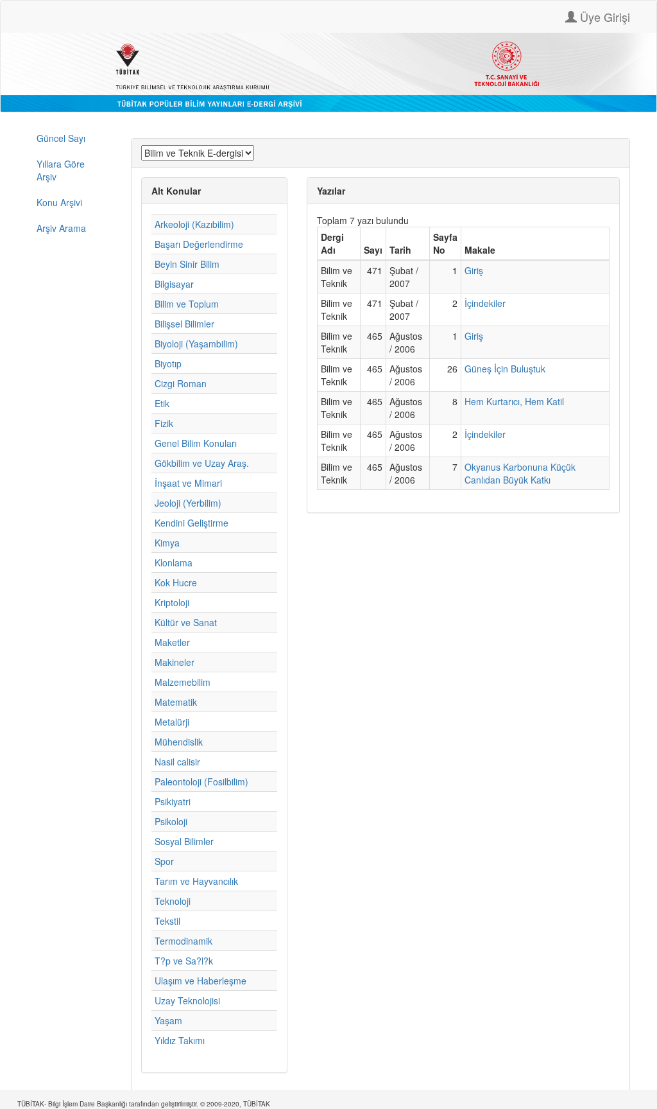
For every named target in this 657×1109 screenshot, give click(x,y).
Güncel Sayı (61, 138)
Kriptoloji (172, 602)
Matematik (176, 701)
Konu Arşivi (59, 202)
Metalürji (172, 721)
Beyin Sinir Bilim (187, 264)
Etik (162, 403)
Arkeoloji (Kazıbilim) (194, 224)
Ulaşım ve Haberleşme (200, 980)
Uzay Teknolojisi (187, 1000)
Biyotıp (168, 363)
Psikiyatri (173, 801)
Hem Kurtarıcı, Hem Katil (514, 401)
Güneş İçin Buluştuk (505, 368)
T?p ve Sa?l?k (184, 960)
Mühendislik (179, 741)
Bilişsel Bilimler (184, 323)
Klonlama (173, 562)
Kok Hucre (176, 582)
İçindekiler (485, 303)
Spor (164, 861)
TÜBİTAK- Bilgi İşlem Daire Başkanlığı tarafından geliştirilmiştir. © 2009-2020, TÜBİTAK (143, 1103)
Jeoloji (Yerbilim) (188, 502)
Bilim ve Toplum (187, 303)
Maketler (172, 642)
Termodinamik (183, 940)
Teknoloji (173, 901)
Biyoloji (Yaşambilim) (196, 343)
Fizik (164, 423)
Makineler (174, 662)
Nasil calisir (177, 761)
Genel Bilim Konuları (196, 443)
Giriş (474, 270)
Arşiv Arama (61, 228)
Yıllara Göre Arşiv (61, 170)
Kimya (167, 542)
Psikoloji (171, 821)
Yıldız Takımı (180, 1040)
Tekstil (167, 920)
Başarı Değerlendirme (199, 244)
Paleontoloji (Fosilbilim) (201, 781)
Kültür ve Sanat (186, 622)
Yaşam (168, 1020)
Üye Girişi (603, 16)
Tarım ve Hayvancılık (196, 881)
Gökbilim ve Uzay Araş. (202, 463)
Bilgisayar (174, 283)
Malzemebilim (182, 682)
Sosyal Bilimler (184, 841)
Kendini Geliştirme (191, 522)
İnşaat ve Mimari (188, 482)
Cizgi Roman (181, 383)
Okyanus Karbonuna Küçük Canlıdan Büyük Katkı (520, 473)
